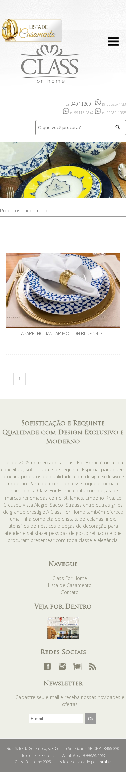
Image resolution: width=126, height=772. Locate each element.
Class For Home (69, 578)
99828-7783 (113, 104)
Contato (70, 592)
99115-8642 (81, 113)
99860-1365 (113, 113)
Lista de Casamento (70, 585)
